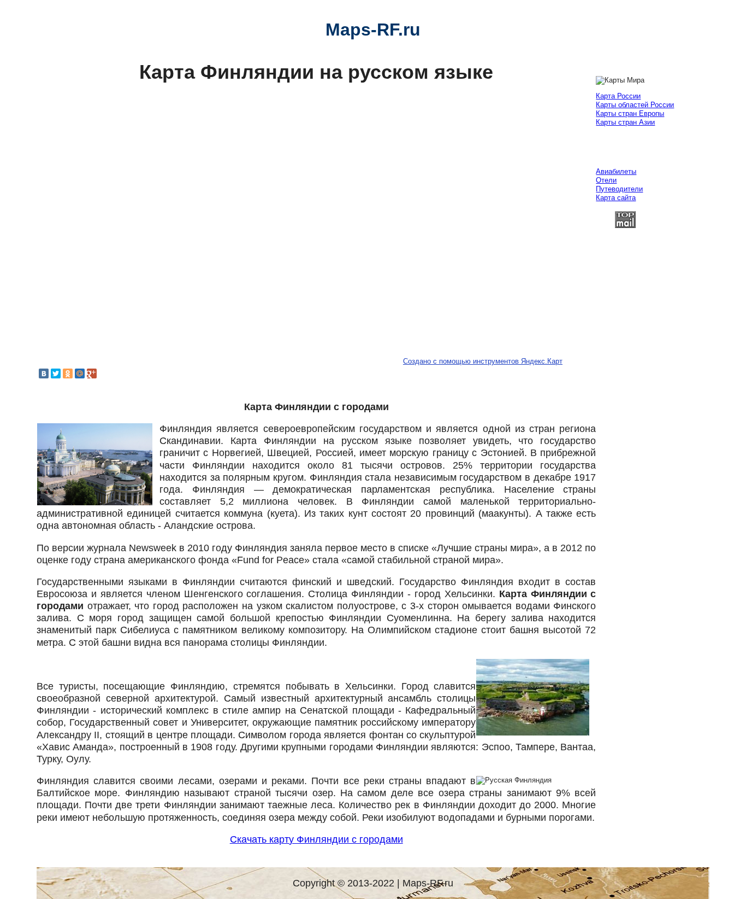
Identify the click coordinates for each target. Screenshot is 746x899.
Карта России (618, 96)
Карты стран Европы (630, 113)
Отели (606, 180)
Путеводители (619, 189)
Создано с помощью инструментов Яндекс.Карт (483, 361)
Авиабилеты (616, 171)
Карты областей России (635, 105)
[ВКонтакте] (44, 373)
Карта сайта (616, 198)
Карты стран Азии (625, 122)
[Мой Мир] (80, 373)
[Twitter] (56, 373)
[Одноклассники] (68, 373)
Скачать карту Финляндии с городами (316, 839)
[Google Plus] (92, 373)
